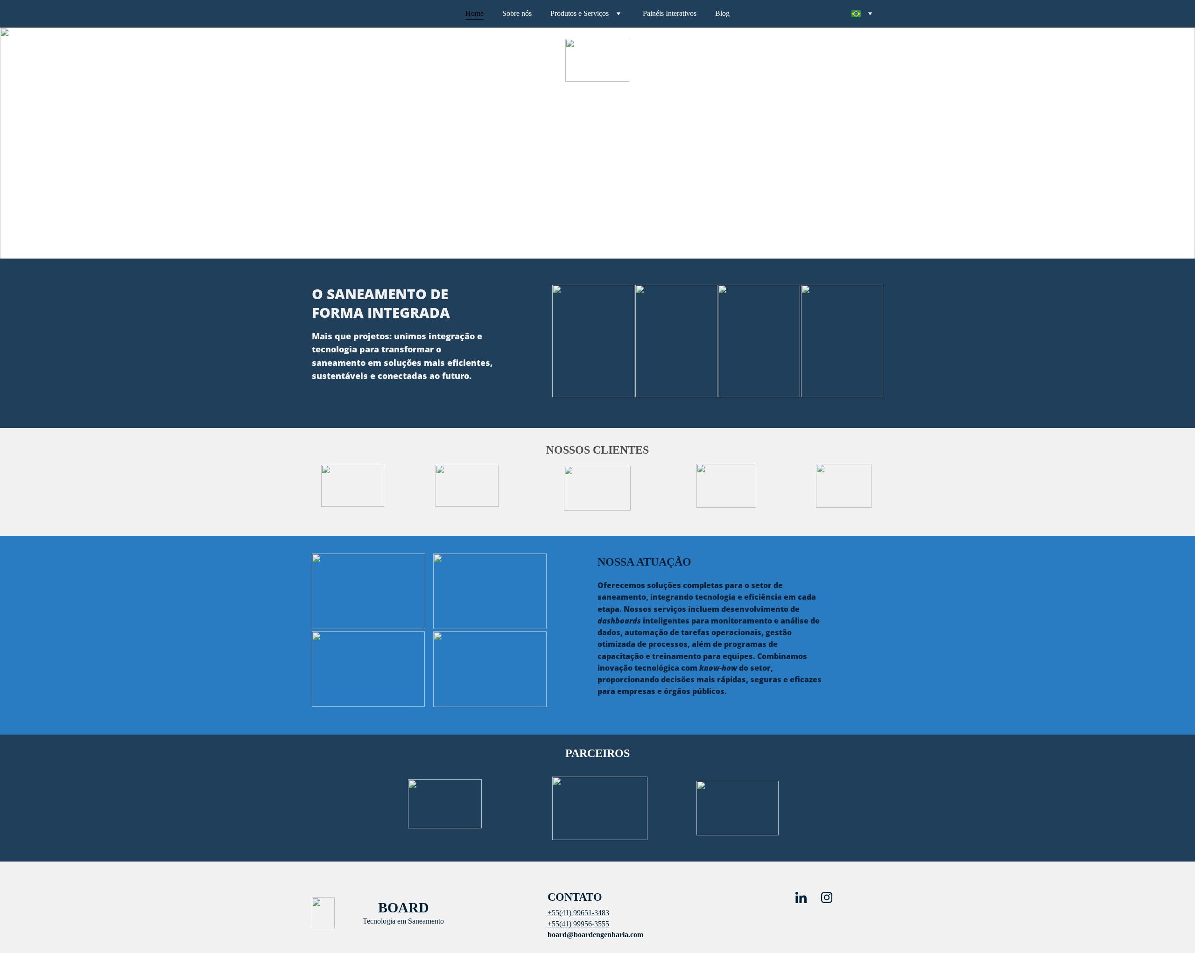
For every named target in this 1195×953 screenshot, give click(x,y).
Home (474, 13)
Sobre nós (517, 13)
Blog (722, 13)
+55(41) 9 (562, 924)
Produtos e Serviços (579, 13)
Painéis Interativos (669, 13)
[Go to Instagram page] (826, 897)
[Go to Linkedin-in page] (805, 897)
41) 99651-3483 (585, 913)
